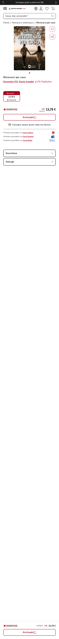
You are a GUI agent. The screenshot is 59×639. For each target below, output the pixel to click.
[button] (52, 36)
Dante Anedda (26, 81)
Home (6, 22)
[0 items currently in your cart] (53, 8)
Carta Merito (27, 140)
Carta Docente (28, 136)
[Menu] (5, 9)
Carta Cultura (28, 133)
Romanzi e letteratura (23, 22)
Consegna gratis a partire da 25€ (29, 2)
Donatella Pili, (10, 81)
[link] (36, 8)
